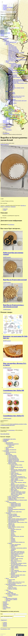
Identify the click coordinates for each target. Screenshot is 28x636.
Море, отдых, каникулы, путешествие (16, 561)
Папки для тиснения (12, 56)
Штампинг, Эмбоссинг (11, 110)
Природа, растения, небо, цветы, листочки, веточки (18, 575)
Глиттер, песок (11, 92)
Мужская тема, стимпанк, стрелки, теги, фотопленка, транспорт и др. (18, 470)
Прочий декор (11, 85)
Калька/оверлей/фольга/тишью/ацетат (16, 70)
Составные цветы (15, 495)
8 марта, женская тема (16, 544)
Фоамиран (10, 108)
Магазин (5, 5)
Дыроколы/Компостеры (13, 50)
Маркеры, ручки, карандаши (12, 60)
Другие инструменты (13, 49)
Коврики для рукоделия (13, 51)
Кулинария (13, 557)
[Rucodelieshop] (8, 26)
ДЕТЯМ (5, 39)
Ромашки (13, 538)
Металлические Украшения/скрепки (16, 80)
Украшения (8, 73)
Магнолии (13, 535)
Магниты (10, 104)
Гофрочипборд (14, 545)
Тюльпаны (13, 540)
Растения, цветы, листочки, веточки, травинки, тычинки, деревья (19, 486)
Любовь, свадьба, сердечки (17, 467)
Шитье (4, 128)
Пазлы (7, 448)
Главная (5, 6)
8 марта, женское (14, 473)
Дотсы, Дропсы (11, 93)
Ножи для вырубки (12, 55)
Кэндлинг (5, 125)
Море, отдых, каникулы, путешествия (16, 475)
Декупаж (5, 115)
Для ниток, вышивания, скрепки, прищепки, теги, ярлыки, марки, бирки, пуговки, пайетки (18, 493)
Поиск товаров (4, 27)
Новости (5, 626)
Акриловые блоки (12, 46)
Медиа (7, 91)
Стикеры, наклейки (12, 76)
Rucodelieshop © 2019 (5, 628)
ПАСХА (13, 546)
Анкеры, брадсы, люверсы (14, 77)
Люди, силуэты (14, 559)
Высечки (10, 78)
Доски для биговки (12, 48)
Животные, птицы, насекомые (17, 484)
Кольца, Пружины (12, 103)
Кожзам (10, 107)
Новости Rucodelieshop (5, 433)
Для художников (6, 127)
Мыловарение (6, 122)
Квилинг (5, 120)
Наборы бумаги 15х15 (16, 64)
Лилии (12, 532)
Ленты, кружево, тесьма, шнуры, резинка (17, 79)
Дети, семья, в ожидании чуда (17, 551)
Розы (12, 537)
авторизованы (11, 430)
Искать (2, 29)
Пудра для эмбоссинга (13, 111)
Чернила (10, 112)
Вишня (12, 530)
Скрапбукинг (6, 40)
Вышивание (6, 604)
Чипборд (10, 90)
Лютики (13, 533)
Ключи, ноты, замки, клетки (17, 556)
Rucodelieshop (6, 133)
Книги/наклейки (9, 442)
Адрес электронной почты (7, 616)
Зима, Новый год (15, 490)
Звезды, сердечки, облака (16, 464)
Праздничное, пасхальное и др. (18, 476)
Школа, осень (14, 489)
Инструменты (9, 44)
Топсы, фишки (11, 86)
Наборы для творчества (11, 42)
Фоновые (13, 466)
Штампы (10, 113)
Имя (1, 613)
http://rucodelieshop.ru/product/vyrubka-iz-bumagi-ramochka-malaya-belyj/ (14, 424)
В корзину (8, 257)
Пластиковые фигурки (13, 81)
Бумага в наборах (12, 63)
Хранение (8, 43)
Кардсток (10, 71)
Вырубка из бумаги (12, 74)
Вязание (5, 605)
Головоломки (11, 444)
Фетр (9, 106)
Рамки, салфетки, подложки (17, 480)
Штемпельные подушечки (14, 114)
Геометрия (13, 471)
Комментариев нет (5, 144)
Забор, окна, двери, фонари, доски (18, 488)
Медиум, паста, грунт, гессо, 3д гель (16, 95)
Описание (5, 208)
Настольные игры (10, 447)
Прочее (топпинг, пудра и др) (14, 97)
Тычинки (13, 539)
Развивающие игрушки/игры (12, 443)
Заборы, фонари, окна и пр (17, 553)
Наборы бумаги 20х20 (16, 65)
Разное (12, 468)
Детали (4, 210)
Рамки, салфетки (14, 567)
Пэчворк (5, 121)
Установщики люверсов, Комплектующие (17, 59)
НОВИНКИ (5, 38)
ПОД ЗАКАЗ (11, 45)
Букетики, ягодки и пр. (16, 529)
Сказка (12, 569)
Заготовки (10, 69)
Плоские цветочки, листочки (17, 536)
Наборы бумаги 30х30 (16, 66)
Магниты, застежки (12, 588)
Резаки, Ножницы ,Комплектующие (16, 57)
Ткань (7, 105)
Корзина (5, 8)
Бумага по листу (12, 67)
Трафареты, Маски (12, 58)
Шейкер (13, 550)
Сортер (10, 446)
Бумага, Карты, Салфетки (11, 117)
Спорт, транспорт (15, 570)
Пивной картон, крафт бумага (15, 72)
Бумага (7, 62)
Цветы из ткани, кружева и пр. (18, 542)
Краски (10, 94)
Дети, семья (13, 481)
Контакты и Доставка (8, 7)
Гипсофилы (13, 531)
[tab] (15, 208)
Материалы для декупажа (11, 119)
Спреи (9, 98)
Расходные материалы (11, 99)
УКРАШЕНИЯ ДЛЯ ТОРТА (9, 439)
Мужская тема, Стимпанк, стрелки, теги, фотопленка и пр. (19, 564)
